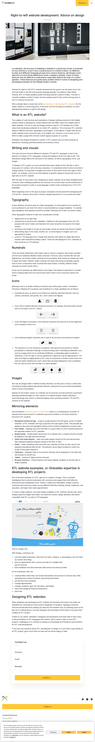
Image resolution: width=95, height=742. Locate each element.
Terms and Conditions (10, 721)
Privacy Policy (7, 718)
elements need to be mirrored (36, 412)
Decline (69, 732)
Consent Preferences (9, 715)
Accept (84, 732)
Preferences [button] (12, 737)
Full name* (18, 652)
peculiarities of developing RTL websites (59, 104)
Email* (17, 659)
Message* (18, 666)
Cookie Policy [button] (15, 735)
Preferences (53, 732)
